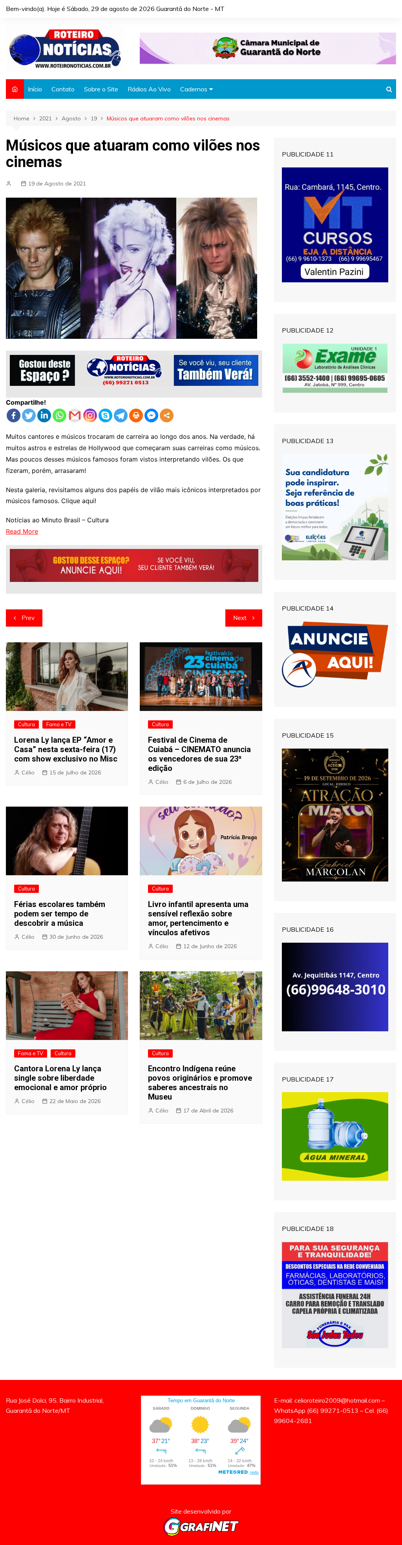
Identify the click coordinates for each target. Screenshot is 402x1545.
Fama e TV (58, 724)
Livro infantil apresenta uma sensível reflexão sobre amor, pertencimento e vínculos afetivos (198, 918)
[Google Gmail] (75, 415)
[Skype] (105, 415)
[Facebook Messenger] (151, 415)
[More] (167, 415)
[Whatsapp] (59, 415)
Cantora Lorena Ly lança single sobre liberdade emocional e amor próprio (60, 1078)
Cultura (26, 724)
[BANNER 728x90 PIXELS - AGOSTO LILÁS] (268, 48)
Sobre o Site (101, 89)
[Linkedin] (44, 415)
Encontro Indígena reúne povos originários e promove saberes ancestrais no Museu (200, 1082)
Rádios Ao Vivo (149, 89)
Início (35, 89)
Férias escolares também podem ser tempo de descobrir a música (59, 914)
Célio (28, 772)
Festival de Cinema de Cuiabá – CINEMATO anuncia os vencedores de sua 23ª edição (199, 754)
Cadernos (193, 89)
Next (240, 618)
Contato (63, 89)
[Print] (136, 415)
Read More (22, 531)
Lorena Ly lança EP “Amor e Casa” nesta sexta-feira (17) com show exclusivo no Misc (65, 749)
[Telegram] (121, 415)
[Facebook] (13, 415)
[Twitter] (29, 415)
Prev (28, 618)
